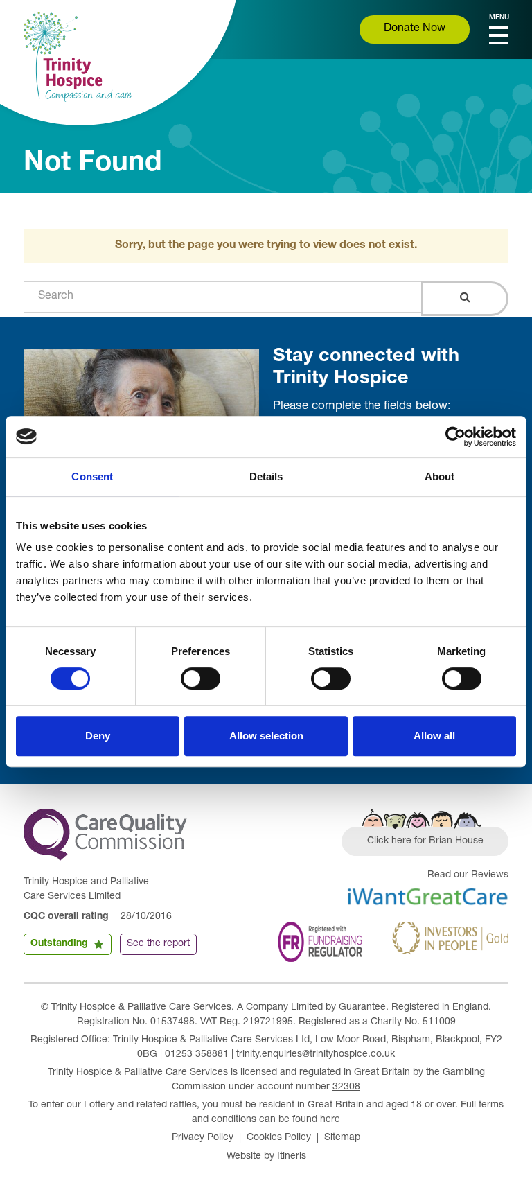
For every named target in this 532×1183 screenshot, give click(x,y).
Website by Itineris (266, 1157)
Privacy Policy (202, 1138)
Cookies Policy (279, 1138)
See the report (158, 944)
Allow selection (266, 736)
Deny (97, 736)
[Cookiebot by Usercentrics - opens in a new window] (455, 436)
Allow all (434, 736)
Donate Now (414, 29)
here (330, 1120)
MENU (499, 18)
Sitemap (342, 1138)
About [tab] (440, 476)
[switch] (200, 678)
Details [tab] (266, 476)
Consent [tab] (92, 476)
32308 (346, 1087)
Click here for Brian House (425, 841)
